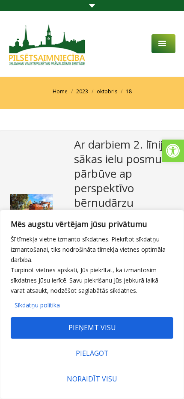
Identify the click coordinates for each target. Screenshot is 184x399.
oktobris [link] (107, 91)
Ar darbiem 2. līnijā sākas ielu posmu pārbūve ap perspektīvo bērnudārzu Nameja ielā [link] (121, 180)
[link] (173, 151)
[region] (92, 304)
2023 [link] (82, 91)
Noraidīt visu (92, 379)
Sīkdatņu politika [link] (37, 305)
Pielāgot (92, 353)
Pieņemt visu (92, 327)
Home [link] (60, 91)
